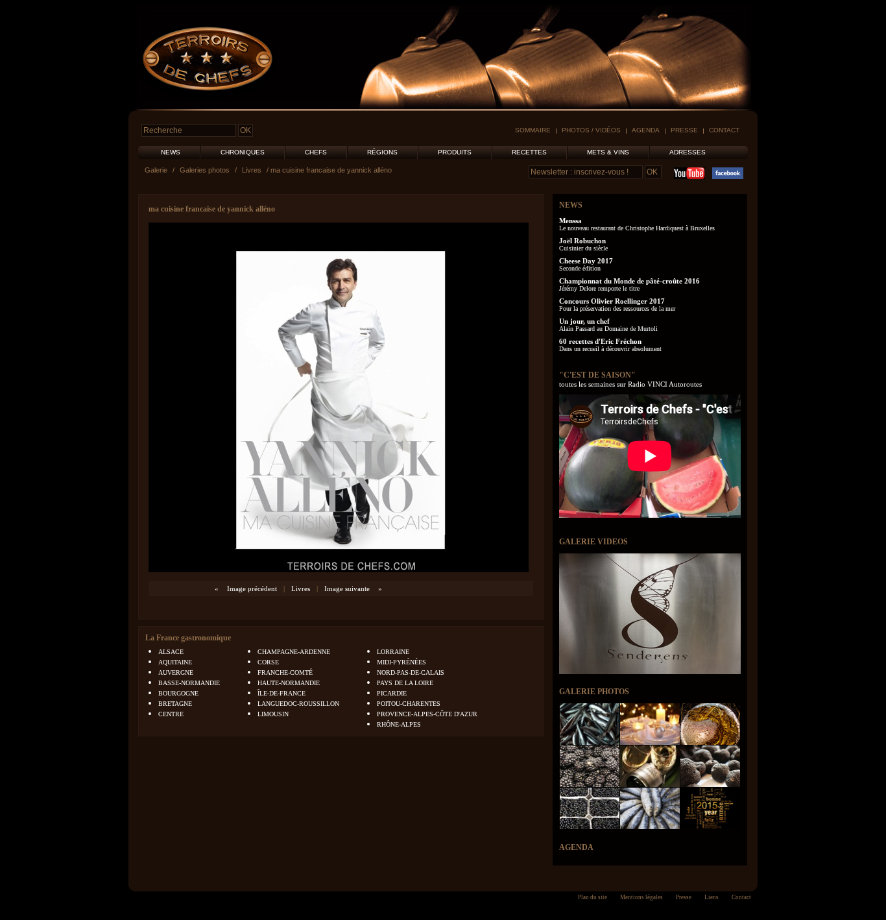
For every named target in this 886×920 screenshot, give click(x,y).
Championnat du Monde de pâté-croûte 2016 (629, 281)
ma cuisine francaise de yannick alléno (212, 208)
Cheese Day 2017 (586, 261)
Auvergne (175, 672)
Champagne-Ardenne (293, 651)
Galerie (156, 170)
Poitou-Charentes (408, 703)
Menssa (570, 220)
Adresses (687, 152)
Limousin (273, 714)
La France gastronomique (188, 637)
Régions (382, 152)
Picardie (392, 693)
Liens (711, 897)
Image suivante (347, 588)
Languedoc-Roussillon (298, 703)
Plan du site (592, 897)
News (170, 152)
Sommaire (533, 130)
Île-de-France (281, 693)
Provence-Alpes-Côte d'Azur (427, 714)
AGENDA (576, 847)
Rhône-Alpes (399, 724)
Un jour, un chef (584, 321)
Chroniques (243, 152)
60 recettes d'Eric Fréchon (600, 341)
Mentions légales (641, 897)
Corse (268, 662)
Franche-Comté (285, 672)
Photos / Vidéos (591, 130)
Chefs (316, 152)
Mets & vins (608, 152)
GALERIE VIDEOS (593, 541)
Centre (171, 714)
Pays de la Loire (405, 682)
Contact (724, 130)
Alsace (171, 651)
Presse (684, 130)
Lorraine (393, 651)
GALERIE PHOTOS (594, 691)
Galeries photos (205, 170)
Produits (455, 152)
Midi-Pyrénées (401, 662)
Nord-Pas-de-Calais (410, 672)
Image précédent (252, 588)
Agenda (646, 130)
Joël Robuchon (582, 241)
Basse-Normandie (189, 682)
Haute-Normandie (288, 682)
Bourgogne (178, 693)
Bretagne (175, 703)
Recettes (529, 152)
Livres (251, 170)
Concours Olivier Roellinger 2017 (612, 301)
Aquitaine (175, 662)
